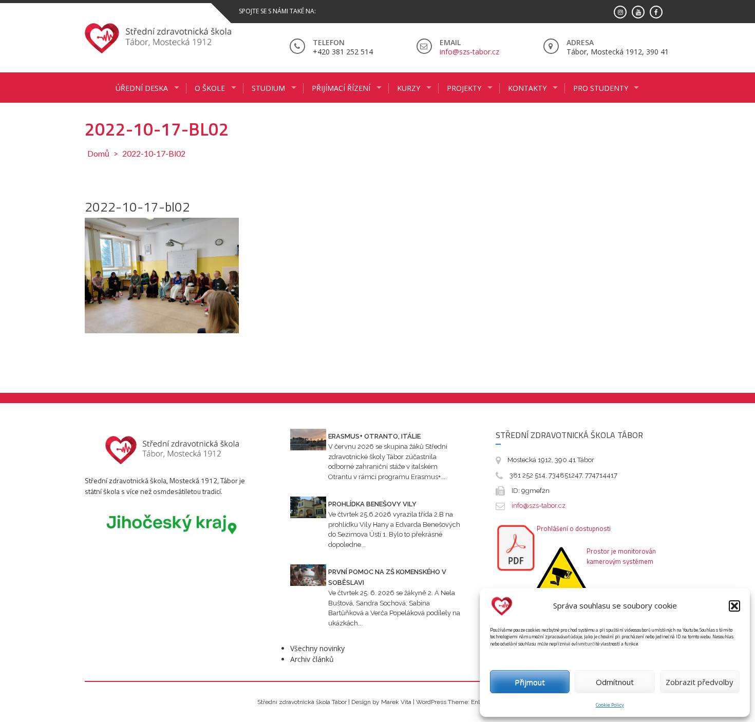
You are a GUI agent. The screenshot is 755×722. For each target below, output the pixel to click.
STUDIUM (268, 88)
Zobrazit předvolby (699, 682)
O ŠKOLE (210, 88)
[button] (734, 606)
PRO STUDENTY (600, 88)
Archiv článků (312, 659)
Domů (98, 153)
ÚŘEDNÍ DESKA (142, 88)
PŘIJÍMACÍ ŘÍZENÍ (341, 88)
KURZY (408, 88)
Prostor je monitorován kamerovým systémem (621, 556)
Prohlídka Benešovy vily (372, 504)
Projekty (464, 88)
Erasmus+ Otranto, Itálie (374, 436)
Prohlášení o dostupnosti (574, 528)
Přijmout (530, 682)
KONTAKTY (527, 88)
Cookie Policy (610, 704)
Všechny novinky (317, 648)
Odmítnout (615, 682)
